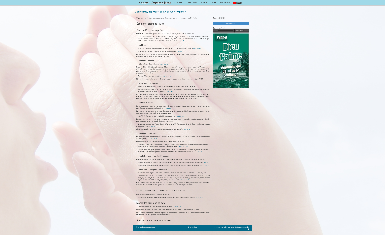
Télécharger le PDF (231, 23)
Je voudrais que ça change (146, 227)
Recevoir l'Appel (192, 2)
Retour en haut (192, 227)
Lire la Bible (203, 2)
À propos (213, 2)
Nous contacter (225, 2)
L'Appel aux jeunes (161, 2)
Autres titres (178, 2)
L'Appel (145, 2)
